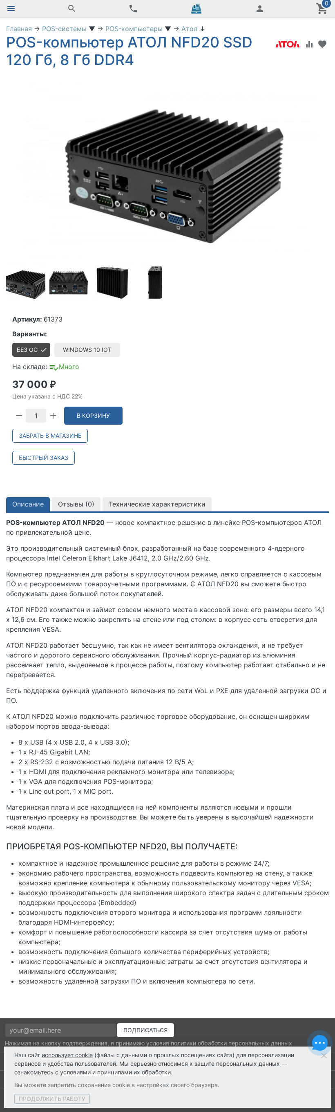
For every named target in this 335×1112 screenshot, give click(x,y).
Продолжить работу (52, 1098)
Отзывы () (76, 504)
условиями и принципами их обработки (115, 1072)
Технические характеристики (157, 504)
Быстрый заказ (43, 457)
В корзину (93, 415)
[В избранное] (322, 44)
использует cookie (67, 1054)
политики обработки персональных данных (231, 1043)
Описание (28, 504)
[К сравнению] (309, 44)
